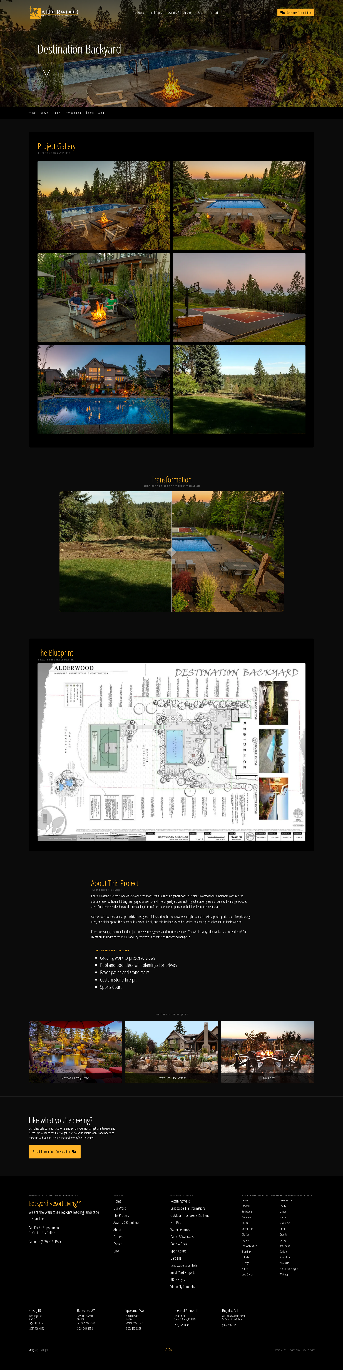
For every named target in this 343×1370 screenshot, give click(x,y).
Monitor (283, 1217)
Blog (116, 1251)
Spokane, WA (134, 1310)
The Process (156, 12)
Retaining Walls (180, 1201)
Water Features (180, 1229)
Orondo (283, 1234)
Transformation (73, 113)
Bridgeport (247, 1212)
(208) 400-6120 (36, 1328)
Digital (45, 1350)
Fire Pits (175, 1222)
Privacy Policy (294, 1350)
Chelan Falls (247, 1229)
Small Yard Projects (182, 1272)
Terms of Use (280, 1350)
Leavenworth (286, 1200)
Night (37, 1350)
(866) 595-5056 (230, 1324)
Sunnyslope (285, 1257)
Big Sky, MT (230, 1310)
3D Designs (177, 1279)
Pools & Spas (178, 1243)
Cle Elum (246, 1234)
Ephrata (245, 1257)
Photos (57, 113)
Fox (41, 1350)
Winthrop (284, 1274)
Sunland (283, 1252)
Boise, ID (35, 1310)
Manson (283, 1212)
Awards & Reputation (180, 12)
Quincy (283, 1240)
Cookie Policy (308, 1350)
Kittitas (245, 1269)
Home (117, 1201)
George (245, 1263)
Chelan (245, 1223)
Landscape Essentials (183, 1265)
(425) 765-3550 (85, 1328)
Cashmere (246, 1217)
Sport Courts (178, 1251)
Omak (282, 1229)
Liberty (283, 1206)
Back (34, 112)
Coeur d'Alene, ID (186, 1310)
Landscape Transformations (187, 1208)
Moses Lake (285, 1223)
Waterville (284, 1263)
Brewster (246, 1206)
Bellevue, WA (86, 1310)
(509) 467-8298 (133, 1328)
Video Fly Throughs (182, 1286)
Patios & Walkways (182, 1236)
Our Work (138, 12)
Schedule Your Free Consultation (51, 1151)
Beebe (245, 1200)
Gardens (175, 1258)
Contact (214, 12)
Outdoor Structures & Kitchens (189, 1215)
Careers (118, 1236)
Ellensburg (247, 1252)
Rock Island (285, 1246)
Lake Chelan (247, 1274)
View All (45, 113)
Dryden (245, 1240)
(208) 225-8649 (181, 1324)
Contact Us (39, 1232)
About (201, 12)
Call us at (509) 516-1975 (45, 1241)
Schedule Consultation (299, 12)
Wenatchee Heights (289, 1269)
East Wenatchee (249, 1246)
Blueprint (89, 113)
